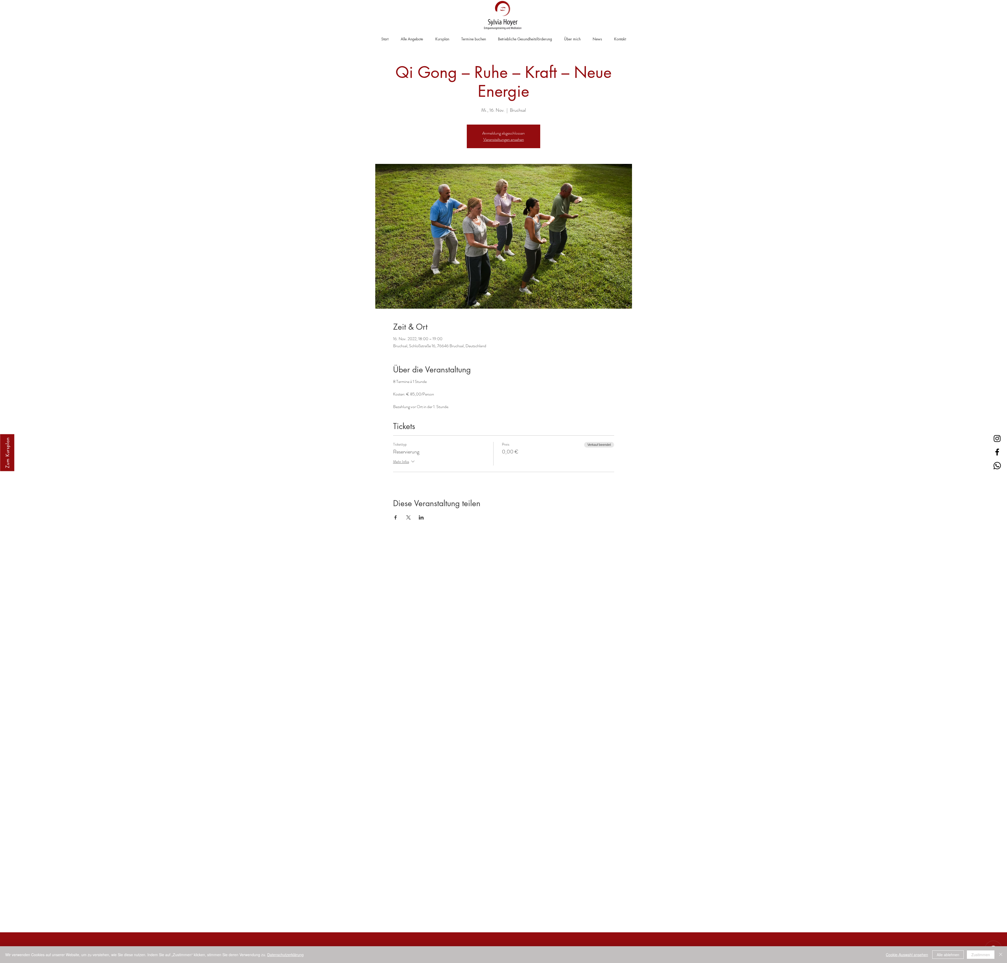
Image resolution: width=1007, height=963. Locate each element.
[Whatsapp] (997, 465)
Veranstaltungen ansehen (503, 139)
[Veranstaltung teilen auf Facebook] (395, 517)
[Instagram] (997, 438)
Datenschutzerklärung (285, 954)
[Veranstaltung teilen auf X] (408, 517)
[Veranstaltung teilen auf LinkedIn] (421, 517)
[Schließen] (1001, 954)
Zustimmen (980, 954)
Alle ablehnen (948, 954)
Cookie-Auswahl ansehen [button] (907, 954)
